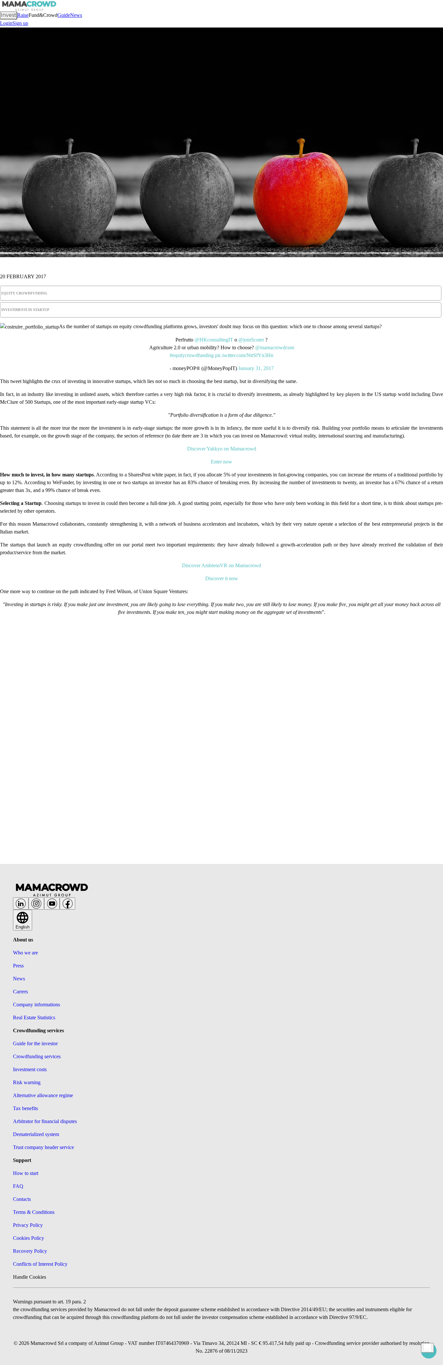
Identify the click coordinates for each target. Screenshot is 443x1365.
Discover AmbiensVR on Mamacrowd (221, 565)
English (23, 927)
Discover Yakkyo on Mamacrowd (221, 448)
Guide (63, 15)
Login (6, 23)
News (76, 15)
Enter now (221, 461)
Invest (9, 15)
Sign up (20, 23)
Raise (23, 15)
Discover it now (221, 578)
